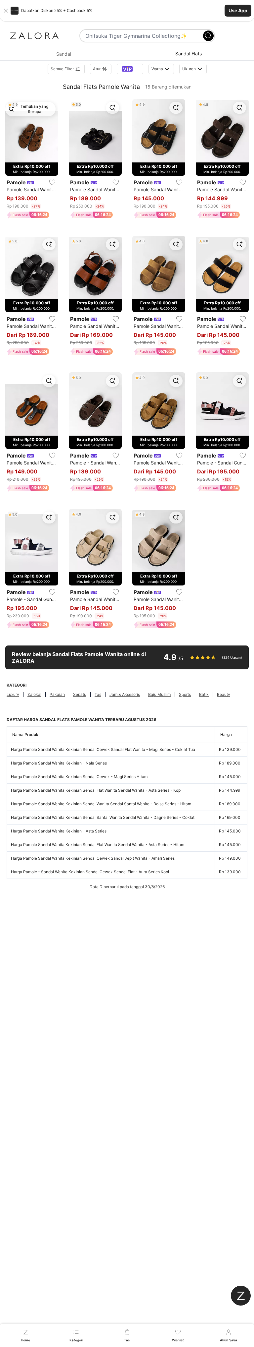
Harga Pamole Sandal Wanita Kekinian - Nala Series (59, 763)
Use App (238, 10)
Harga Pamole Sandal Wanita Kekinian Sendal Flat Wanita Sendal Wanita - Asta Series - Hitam (97, 844)
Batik (204, 694)
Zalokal (34, 694)
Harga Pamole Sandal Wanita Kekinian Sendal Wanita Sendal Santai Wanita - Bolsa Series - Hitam (101, 803)
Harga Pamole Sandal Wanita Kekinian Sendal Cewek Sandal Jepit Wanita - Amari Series (93, 858)
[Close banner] (6, 10)
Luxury (13, 694)
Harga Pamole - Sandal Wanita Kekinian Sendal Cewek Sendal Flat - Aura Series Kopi (90, 871)
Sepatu (79, 694)
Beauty (223, 694)
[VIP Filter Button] (130, 69)
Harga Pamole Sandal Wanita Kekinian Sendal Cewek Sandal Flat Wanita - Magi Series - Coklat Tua (103, 749)
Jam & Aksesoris (124, 694)
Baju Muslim (159, 694)
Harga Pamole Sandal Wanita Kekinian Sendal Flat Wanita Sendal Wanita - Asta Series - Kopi (96, 790)
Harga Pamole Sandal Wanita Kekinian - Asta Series (58, 830)
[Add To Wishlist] (52, 182)
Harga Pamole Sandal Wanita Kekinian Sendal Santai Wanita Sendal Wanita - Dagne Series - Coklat (102, 817)
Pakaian (57, 694)
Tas (98, 694)
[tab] (63, 54)
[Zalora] (34, 35)
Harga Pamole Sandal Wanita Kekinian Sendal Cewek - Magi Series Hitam (79, 776)
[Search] (208, 36)
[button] (127, 10)
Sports (185, 694)
